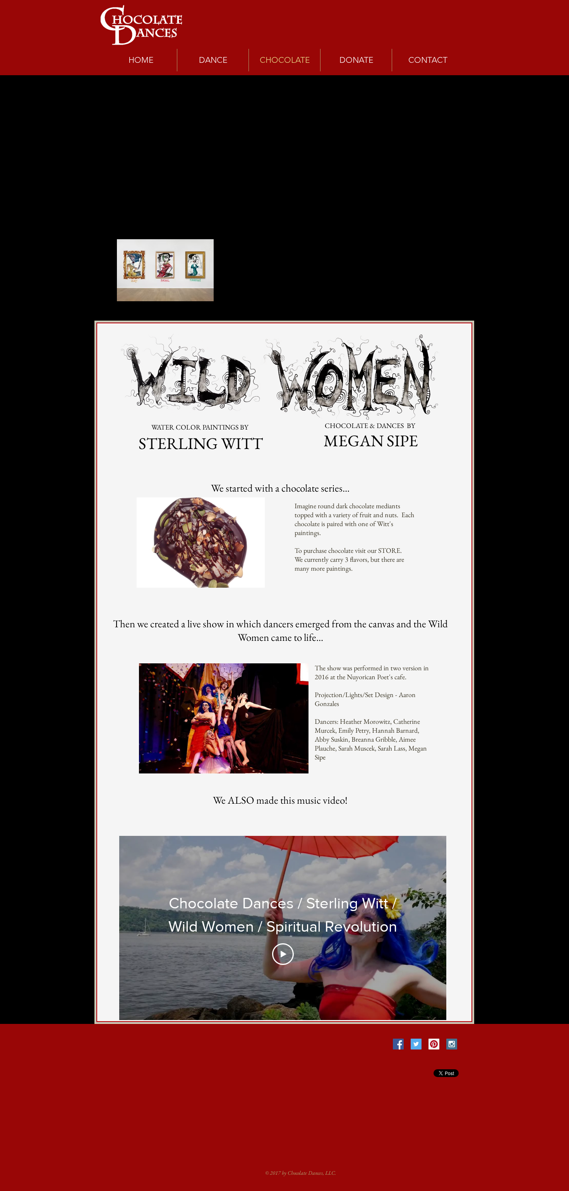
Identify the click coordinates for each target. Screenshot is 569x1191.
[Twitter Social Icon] (416, 1044)
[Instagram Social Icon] (451, 1044)
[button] (201, 542)
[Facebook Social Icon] (398, 1044)
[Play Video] (283, 954)
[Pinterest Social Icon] (433, 1044)
